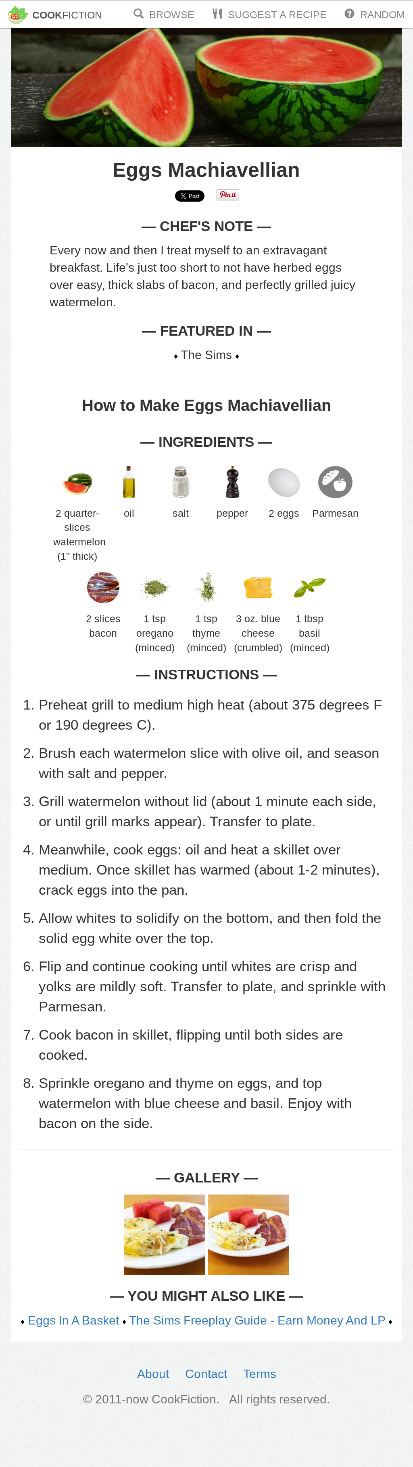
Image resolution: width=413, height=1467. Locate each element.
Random (380, 14)
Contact (206, 1373)
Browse (169, 14)
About (153, 1373)
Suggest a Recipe (274, 14)
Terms (259, 1373)
